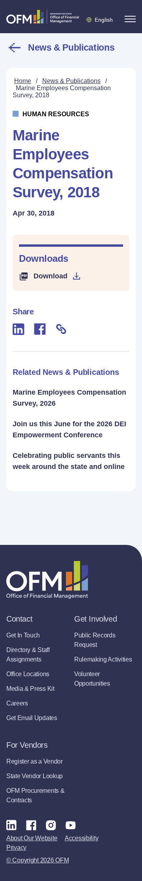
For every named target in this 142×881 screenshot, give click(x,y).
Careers (17, 703)
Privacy (16, 847)
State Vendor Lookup (34, 776)
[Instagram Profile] (51, 824)
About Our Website (31, 838)
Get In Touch (23, 635)
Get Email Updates (31, 718)
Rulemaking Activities (103, 659)
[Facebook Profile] (31, 824)
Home (22, 81)
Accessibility (81, 838)
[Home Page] (47, 580)
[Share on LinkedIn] (18, 329)
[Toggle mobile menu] (130, 19)
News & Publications (71, 47)
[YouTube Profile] (70, 824)
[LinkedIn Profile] (11, 825)
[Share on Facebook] (40, 329)
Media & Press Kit (30, 688)
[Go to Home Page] (42, 16)
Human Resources (55, 114)
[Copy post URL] (61, 329)
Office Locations (27, 674)
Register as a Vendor (34, 761)
